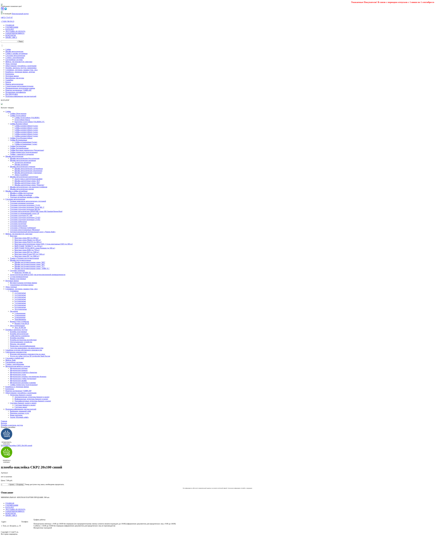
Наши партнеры (16, 415)
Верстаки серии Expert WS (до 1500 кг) (29, 254)
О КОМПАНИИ (11, 27)
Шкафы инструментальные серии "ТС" (29, 266)
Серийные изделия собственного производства (23, 350)
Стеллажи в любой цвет (14, 358)
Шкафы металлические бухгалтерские (24, 158)
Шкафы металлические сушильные (28, 173)
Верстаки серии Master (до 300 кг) (27, 240)
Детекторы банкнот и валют (21, 395)
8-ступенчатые (20, 305)
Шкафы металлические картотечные (24, 177)
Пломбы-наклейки (17, 338)
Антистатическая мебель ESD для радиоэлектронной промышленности (37, 275)
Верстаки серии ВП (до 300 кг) (26, 238)
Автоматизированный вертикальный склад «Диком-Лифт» (33, 232)
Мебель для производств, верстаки (18, 62)
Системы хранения (17, 270)
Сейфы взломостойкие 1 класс (26, 128)
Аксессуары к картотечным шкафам (28, 179)
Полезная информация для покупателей (20, 96)
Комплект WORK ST (22, 273)
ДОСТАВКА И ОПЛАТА (15, 31)
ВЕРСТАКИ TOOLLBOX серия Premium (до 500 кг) (34, 248)
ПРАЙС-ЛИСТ (11, 37)
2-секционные (19, 315)
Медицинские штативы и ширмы (23, 383)
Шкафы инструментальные (20, 260)
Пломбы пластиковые (18, 332)
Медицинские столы (18, 374)
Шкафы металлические (14, 51)
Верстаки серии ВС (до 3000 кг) (26, 256)
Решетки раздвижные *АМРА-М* (18, 90)
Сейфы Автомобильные (19, 148)
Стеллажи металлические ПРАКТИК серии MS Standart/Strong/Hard (36, 211)
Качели (8, 82)
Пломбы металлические (19, 334)
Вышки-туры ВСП (21, 323)
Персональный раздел (20, 14)
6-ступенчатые (20, 301)
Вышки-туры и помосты (19, 321)
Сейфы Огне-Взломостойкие (21, 138)
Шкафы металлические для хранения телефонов (28, 187)
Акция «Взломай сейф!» (19, 417)
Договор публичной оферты (12, 538)
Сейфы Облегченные (18, 113)
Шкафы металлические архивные (23, 160)
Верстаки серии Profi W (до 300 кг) (28, 242)
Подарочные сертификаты (15, 92)
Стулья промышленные (19, 277)
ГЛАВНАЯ (9, 25)
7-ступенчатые (20, 303)
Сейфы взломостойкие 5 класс (26, 136)
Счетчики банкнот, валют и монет (23, 403)
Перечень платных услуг (19, 413)
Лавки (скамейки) (21, 175)
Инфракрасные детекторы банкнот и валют (31, 399)
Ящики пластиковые (18, 279)
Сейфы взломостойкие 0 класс (26, 126)
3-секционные (19, 317)
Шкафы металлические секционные (28, 171)
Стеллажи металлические (15, 56)
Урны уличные (11, 64)
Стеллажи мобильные (18, 222)
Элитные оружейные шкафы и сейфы (24, 197)
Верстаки (13, 236)
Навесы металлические (14, 84)
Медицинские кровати (19, 370)
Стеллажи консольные (18, 226)
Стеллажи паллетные (18, 224)
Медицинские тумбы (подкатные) (23, 379)
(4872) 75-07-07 (27, 526)
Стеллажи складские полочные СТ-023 (25, 217)
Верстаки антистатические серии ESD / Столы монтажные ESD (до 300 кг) (43, 244)
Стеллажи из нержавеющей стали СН (24, 213)
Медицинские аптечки (19, 368)
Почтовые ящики (12, 76)
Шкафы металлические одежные (22, 166)
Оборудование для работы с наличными (20, 66)
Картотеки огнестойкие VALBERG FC (29, 122)
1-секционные (19, 313)
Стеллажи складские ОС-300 (21, 215)
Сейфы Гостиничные (18, 146)
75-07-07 (7, 17)
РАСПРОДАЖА (11, 94)
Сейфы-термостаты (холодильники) (24, 152)
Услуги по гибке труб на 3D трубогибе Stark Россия (30, 356)
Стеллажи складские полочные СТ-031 (25, 205)
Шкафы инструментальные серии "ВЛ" (29, 264)
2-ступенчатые (20, 293)
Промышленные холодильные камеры (20, 88)
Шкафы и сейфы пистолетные (21, 193)
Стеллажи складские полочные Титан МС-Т (27, 207)
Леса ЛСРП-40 (20, 328)
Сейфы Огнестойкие (18, 116)
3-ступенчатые (20, 295)
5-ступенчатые (20, 299)
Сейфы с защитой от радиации (22, 154)
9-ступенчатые (20, 307)
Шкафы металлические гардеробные (28, 169)
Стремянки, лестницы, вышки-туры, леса (21, 70)
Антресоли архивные (22, 162)
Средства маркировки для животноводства (26, 348)
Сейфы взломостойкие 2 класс (26, 130)
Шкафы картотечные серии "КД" (27, 181)
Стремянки (14, 291)
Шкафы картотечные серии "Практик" (29, 185)
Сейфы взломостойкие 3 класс (26, 132)
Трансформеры (20, 319)
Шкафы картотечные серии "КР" (27, 183)
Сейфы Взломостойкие (19, 124)
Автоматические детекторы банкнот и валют (31, 397)
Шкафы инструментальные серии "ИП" (29, 262)
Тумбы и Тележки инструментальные (24, 258)
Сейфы (8, 49)
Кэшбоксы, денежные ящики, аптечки (20, 72)
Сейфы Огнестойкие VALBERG (27, 118)
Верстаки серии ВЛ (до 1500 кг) (26, 252)
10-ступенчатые (20, 309)
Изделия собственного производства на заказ (27, 354)
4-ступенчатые (20, 297)
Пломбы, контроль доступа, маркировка (20, 68)
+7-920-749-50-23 (7, 21)
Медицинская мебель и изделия (17, 366)
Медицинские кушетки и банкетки (23, 372)
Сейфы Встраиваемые (18, 140)
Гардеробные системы (14, 60)
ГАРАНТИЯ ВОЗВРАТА (14, 33)
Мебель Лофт (10, 360)
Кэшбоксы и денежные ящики (17, 387)
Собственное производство (16, 352)
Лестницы (14, 311)
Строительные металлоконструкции (19, 86)
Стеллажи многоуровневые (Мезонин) (25, 230)
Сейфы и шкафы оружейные (16, 53)
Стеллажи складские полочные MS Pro (25, 209)
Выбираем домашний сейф (20, 411)
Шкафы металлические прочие (22, 189)
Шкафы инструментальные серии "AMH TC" (32, 268)
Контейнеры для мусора (14, 78)
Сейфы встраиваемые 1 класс (25, 144)
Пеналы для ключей (17, 344)
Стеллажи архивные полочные (22, 203)
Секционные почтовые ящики (21, 285)
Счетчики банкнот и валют (25, 405)
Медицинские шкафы (18, 381)
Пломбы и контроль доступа (16, 330)
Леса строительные (17, 326)
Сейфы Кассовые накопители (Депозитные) (27, 150)
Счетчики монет (20, 407)
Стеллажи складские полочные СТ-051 (25, 219)
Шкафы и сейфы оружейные (16, 191)
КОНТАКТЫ (10, 35)
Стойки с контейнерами (14, 58)
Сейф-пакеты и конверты (20, 336)
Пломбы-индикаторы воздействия (23, 340)
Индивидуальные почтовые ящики (23, 283)
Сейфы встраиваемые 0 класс (25, 142)
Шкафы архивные (21, 164)
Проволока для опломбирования (22, 346)
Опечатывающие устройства (21, 342)
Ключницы (9, 74)
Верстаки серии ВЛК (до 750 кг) (27, 250)
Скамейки (9, 80)
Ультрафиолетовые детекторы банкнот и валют (32, 401)
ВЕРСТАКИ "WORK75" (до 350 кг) (28, 246)
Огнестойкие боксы (22, 120)
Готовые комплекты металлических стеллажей (28, 201)
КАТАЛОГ (9, 29)
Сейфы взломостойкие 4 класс (26, 134)
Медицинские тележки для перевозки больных (28, 376)
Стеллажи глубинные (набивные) (23, 228)
